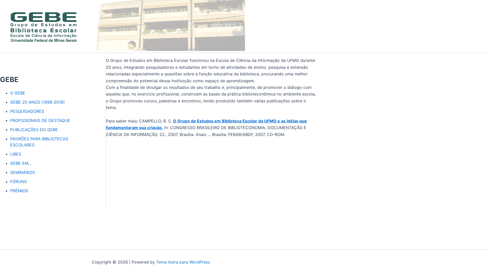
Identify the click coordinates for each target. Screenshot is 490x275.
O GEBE (17, 92)
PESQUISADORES (27, 111)
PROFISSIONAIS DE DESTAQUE (40, 120)
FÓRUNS (18, 181)
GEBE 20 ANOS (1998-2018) (37, 102)
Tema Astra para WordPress (183, 262)
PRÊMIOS (19, 190)
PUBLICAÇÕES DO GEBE (34, 129)
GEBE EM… (21, 163)
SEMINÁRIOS (22, 172)
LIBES (15, 154)
